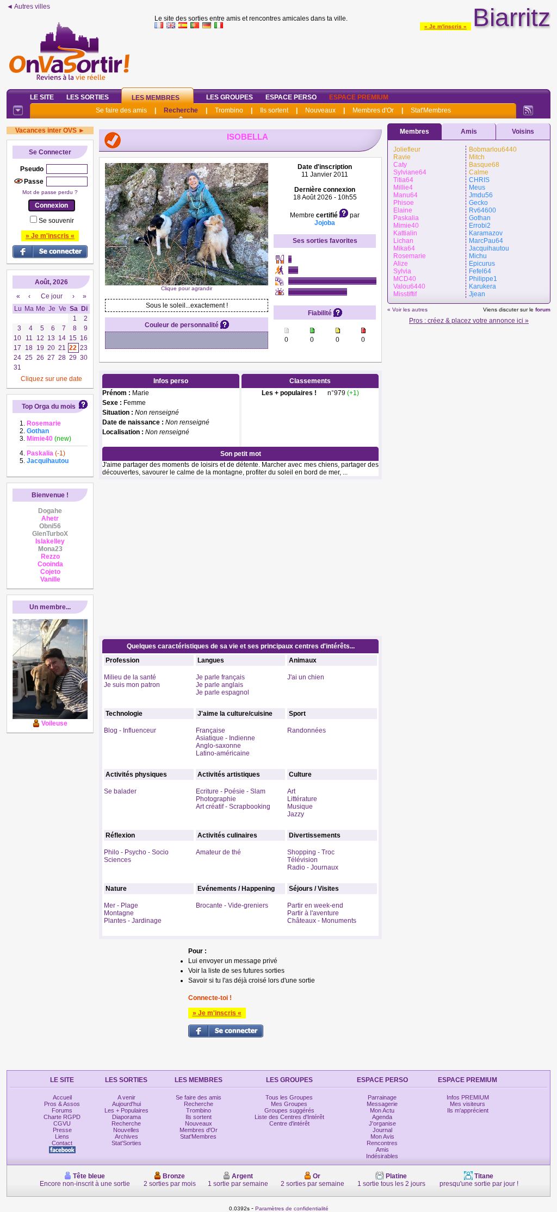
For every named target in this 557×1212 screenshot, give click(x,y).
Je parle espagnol (222, 692)
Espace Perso (291, 97)
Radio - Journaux (312, 867)
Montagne (119, 913)
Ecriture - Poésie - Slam (230, 791)
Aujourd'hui (126, 1104)
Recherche (181, 110)
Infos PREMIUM (468, 1097)
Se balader (120, 791)
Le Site (42, 97)
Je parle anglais (219, 685)
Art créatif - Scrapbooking (233, 806)
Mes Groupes (289, 1104)
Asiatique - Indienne (225, 738)
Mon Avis (382, 1136)
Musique (300, 806)
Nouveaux (320, 110)
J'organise (382, 1123)
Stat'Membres (431, 110)
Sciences (117, 860)
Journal (382, 1130)
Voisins (523, 131)
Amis (469, 131)
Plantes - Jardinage (133, 920)
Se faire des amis (121, 110)
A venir (126, 1097)
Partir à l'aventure (313, 913)
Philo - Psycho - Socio (136, 852)
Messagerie (382, 1104)
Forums (62, 1110)
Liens (62, 1136)
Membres (414, 131)
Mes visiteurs (467, 1104)
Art (291, 791)
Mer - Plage (121, 905)
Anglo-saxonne (218, 745)
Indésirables (382, 1156)
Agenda (382, 1117)
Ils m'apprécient (467, 1110)
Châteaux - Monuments (321, 920)
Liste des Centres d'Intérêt (289, 1117)
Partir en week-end (315, 905)
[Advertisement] (352, 56)
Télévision (302, 860)
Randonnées (306, 730)
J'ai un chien (305, 677)
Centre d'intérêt (289, 1123)
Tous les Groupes (289, 1097)
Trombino (229, 110)
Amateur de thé (218, 852)
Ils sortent (274, 110)
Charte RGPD (62, 1117)
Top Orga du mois (49, 406)
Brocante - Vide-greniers (232, 905)
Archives (126, 1136)
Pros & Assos (62, 1104)
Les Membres (156, 98)
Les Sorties (87, 97)
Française (210, 730)
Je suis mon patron (132, 685)
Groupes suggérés (289, 1110)
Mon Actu (382, 1110)
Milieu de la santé (130, 677)
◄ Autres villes (28, 6)
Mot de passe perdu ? (50, 192)
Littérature (302, 799)
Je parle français (220, 677)
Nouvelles (126, 1130)
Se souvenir (56, 220)
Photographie (216, 799)
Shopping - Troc (311, 852)
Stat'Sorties (126, 1143)
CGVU (62, 1123)
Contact (62, 1143)
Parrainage (382, 1097)
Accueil (62, 1097)
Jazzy (295, 814)
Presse (62, 1130)
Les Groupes (229, 97)
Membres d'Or (373, 110)
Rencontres (382, 1143)
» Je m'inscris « (445, 26)
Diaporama (126, 1117)
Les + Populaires (126, 1110)
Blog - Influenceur (130, 730)
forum (542, 310)
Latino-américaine (223, 753)
